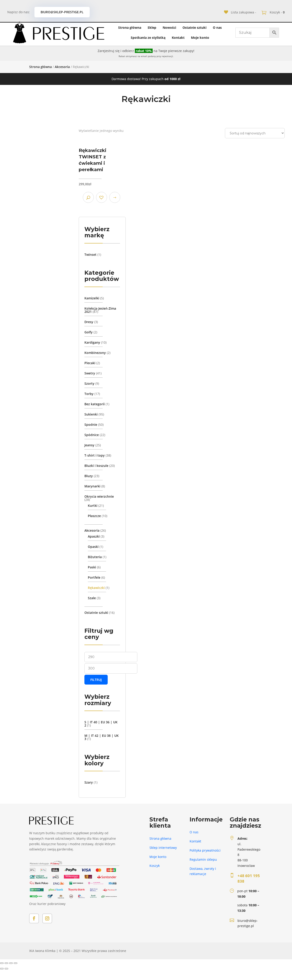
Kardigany (92, 342)
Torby (89, 394)
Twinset (90, 254)
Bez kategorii (94, 404)
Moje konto (200, 37)
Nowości (169, 27)
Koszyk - (277, 12)
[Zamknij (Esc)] (2, 963)
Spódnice (91, 435)
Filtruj (96, 679)
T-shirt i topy (94, 455)
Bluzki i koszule (96, 465)
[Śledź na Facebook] (34, 918)
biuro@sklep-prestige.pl (62, 12)
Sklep (152, 27)
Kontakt (178, 37)
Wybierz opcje (114, 197)
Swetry (89, 373)
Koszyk (154, 865)
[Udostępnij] (6, 963)
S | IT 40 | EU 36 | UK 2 (100, 723)
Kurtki (92, 505)
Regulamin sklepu (203, 859)
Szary (88, 782)
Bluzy (88, 476)
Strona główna (129, 27)
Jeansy (89, 445)
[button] (101, 197)
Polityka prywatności (205, 850)
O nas (217, 27)
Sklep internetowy (163, 847)
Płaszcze (94, 516)
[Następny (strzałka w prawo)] (6, 968)
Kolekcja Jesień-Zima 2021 (100, 310)
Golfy (88, 332)
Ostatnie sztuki (194, 27)
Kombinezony (95, 352)
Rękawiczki (96, 588)
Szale (92, 598)
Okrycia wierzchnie (99, 496)
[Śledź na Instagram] (47, 918)
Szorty (89, 383)
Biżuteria (95, 557)
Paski (92, 567)
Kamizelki (91, 298)
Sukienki (91, 414)
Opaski (93, 546)
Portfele (94, 577)
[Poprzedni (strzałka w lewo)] (2, 968)
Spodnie (90, 424)
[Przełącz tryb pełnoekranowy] (11, 963)
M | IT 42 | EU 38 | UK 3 (101, 737)
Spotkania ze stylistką (148, 37)
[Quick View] (88, 197)
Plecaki (89, 363)
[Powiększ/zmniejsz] (15, 963)
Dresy (88, 322)
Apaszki (94, 536)
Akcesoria (62, 67)
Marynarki (92, 486)
